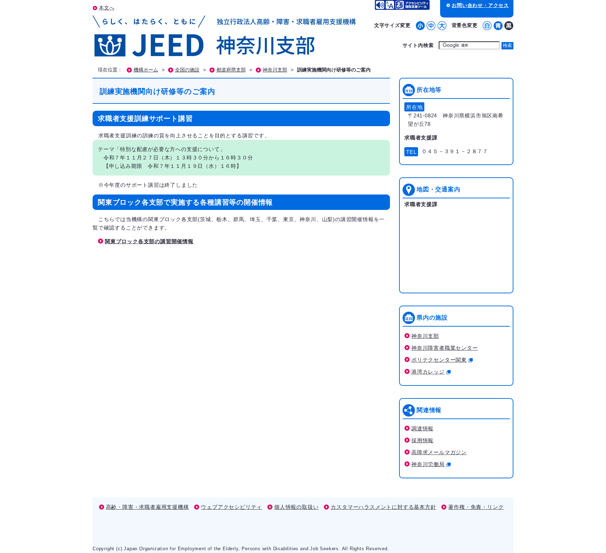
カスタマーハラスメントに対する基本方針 (383, 507)
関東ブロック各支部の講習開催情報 (149, 241)
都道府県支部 (231, 70)
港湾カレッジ (428, 372)
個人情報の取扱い (296, 507)
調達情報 (422, 428)
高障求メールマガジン (439, 452)
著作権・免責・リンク (476, 507)
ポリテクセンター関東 (439, 360)
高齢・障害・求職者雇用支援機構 (147, 507)
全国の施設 (187, 70)
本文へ (106, 8)
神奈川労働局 (428, 464)
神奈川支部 (275, 70)
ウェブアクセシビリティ (231, 507)
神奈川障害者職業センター (444, 348)
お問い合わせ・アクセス (480, 5)
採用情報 (422, 440)
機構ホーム (146, 70)
